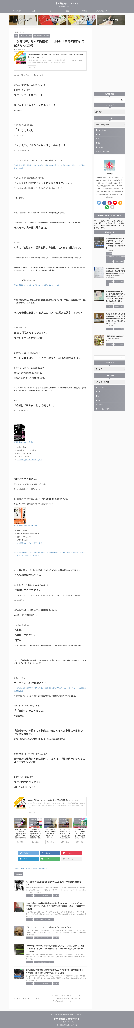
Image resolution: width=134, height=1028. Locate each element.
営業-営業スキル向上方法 (39, 868)
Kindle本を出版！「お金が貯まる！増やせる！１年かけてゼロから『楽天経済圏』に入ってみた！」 (80, 835)
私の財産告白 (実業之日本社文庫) (25, 525)
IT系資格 (84, 11)
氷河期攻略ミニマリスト (67, 3)
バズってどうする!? (101, 11)
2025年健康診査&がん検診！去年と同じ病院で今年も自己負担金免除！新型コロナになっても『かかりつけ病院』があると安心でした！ (115, 296)
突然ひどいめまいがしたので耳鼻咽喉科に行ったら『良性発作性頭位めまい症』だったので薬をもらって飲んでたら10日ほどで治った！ (115, 318)
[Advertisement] (109, 59)
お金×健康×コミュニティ (67, 1022)
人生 (33, 11)
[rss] (107, 207)
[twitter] (99, 203)
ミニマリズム (17, 11)
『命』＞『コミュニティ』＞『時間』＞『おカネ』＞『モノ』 (49, 927)
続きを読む (20, 842)
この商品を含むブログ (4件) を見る (29, 460)
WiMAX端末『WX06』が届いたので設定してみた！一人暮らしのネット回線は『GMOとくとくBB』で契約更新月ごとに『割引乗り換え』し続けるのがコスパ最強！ (55, 948)
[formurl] (112, 207)
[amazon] (120, 203)
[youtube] (115, 203)
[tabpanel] (20, 832)
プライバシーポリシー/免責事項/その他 (62, 1014)
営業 (67, 11)
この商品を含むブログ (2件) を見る (29, 543)
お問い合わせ (79, 1014)
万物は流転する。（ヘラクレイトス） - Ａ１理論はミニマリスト (36, 285)
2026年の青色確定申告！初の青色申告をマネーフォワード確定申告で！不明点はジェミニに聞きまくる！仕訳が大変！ (115, 243)
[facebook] (104, 203)
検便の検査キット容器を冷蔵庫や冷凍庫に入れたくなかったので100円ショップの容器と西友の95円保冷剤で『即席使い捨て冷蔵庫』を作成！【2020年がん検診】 (55, 906)
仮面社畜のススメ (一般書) (23, 442)
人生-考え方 (23, 868)
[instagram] (110, 203)
